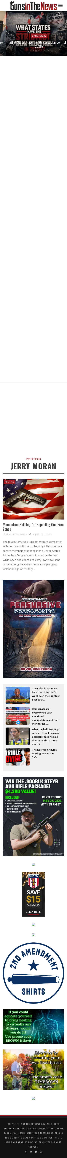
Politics (9, 481)
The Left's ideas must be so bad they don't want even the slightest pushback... (46, 692)
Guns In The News (15, 534)
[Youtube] (41, 1151)
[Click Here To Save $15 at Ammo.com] (33, 894)
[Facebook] (25, 1151)
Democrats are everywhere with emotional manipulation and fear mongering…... (45, 713)
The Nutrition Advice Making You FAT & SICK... (44, 753)
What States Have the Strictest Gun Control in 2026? (33, 44)
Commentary (34, 36)
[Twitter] (36, 1151)
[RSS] (31, 1151)
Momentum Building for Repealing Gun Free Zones (33, 527)
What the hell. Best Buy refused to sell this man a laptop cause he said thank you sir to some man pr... (46, 733)
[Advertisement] (33, 421)
